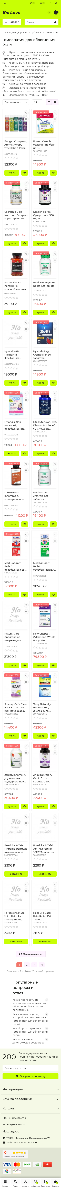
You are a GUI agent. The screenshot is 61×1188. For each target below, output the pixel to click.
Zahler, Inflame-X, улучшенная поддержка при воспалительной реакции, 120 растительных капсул (15, 778)
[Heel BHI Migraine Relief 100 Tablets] (45, 264)
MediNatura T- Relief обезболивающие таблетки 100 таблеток (15, 566)
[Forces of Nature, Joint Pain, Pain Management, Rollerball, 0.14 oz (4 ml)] (16, 895)
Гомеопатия (51, 32)
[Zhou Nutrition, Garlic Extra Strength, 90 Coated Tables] (45, 757)
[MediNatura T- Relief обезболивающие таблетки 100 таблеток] (16, 545)
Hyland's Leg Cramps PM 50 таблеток (42, 355)
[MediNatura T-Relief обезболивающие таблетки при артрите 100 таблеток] (45, 545)
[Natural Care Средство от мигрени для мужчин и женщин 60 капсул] (16, 616)
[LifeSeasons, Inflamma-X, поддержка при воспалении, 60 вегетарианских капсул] (16, 474)
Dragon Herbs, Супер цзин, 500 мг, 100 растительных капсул (43, 215)
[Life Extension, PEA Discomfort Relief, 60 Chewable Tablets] (45, 404)
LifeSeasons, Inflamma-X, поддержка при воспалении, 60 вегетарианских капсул (14, 496)
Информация (13, 1089)
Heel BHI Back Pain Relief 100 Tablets (42, 916)
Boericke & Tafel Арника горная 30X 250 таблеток (43, 849)
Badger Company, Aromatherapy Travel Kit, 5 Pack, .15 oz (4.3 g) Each (15, 145)
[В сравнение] (26, 119)
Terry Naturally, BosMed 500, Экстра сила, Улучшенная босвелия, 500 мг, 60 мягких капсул (44, 708)
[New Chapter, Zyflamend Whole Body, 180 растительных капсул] (45, 616)
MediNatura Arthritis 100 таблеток (40, 496)
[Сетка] (49, 102)
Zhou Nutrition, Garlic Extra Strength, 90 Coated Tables (42, 778)
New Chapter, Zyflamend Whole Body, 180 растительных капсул (44, 637)
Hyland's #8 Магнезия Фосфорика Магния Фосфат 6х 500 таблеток (16, 355)
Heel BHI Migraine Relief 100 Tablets (44, 284)
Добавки (36, 32)
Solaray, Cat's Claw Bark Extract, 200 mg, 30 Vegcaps (15, 707)
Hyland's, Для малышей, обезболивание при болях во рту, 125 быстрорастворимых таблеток (15, 425)
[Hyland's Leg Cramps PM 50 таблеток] (45, 333)
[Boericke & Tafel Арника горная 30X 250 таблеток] (45, 827)
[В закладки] (26, 112)
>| (42, 964)
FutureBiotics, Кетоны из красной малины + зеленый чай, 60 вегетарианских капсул (16, 286)
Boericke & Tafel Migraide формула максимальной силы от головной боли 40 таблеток (15, 849)
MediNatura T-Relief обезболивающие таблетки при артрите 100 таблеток (44, 566)
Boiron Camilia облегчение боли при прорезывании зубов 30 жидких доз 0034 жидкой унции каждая (44, 145)
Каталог (8, 1108)
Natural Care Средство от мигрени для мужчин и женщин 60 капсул (12, 637)
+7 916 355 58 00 (37, 95)
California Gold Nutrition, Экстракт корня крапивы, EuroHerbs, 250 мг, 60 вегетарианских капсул (16, 215)
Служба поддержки (17, 1099)
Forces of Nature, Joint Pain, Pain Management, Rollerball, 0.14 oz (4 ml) (14, 916)
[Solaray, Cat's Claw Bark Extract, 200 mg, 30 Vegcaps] (16, 686)
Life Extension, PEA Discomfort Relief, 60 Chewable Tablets (45, 425)
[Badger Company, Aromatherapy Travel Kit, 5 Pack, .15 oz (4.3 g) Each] (16, 123)
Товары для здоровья (15, 32)
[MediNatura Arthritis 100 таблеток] (45, 474)
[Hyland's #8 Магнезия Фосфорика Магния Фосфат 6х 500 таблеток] (16, 333)
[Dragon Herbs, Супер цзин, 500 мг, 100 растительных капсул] (45, 194)
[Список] (55, 102)
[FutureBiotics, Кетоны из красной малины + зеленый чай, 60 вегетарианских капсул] (16, 264)
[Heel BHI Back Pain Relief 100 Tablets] (45, 895)
